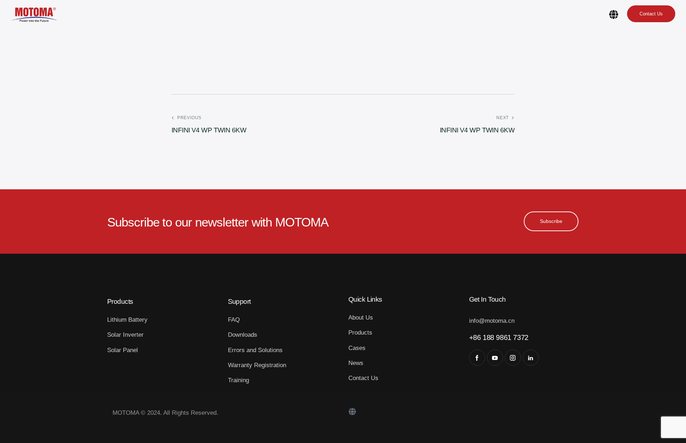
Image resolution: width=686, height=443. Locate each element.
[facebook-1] (477, 358)
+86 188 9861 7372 (498, 337)
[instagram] (513, 358)
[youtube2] (495, 358)
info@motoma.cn (491, 320)
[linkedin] (531, 358)
